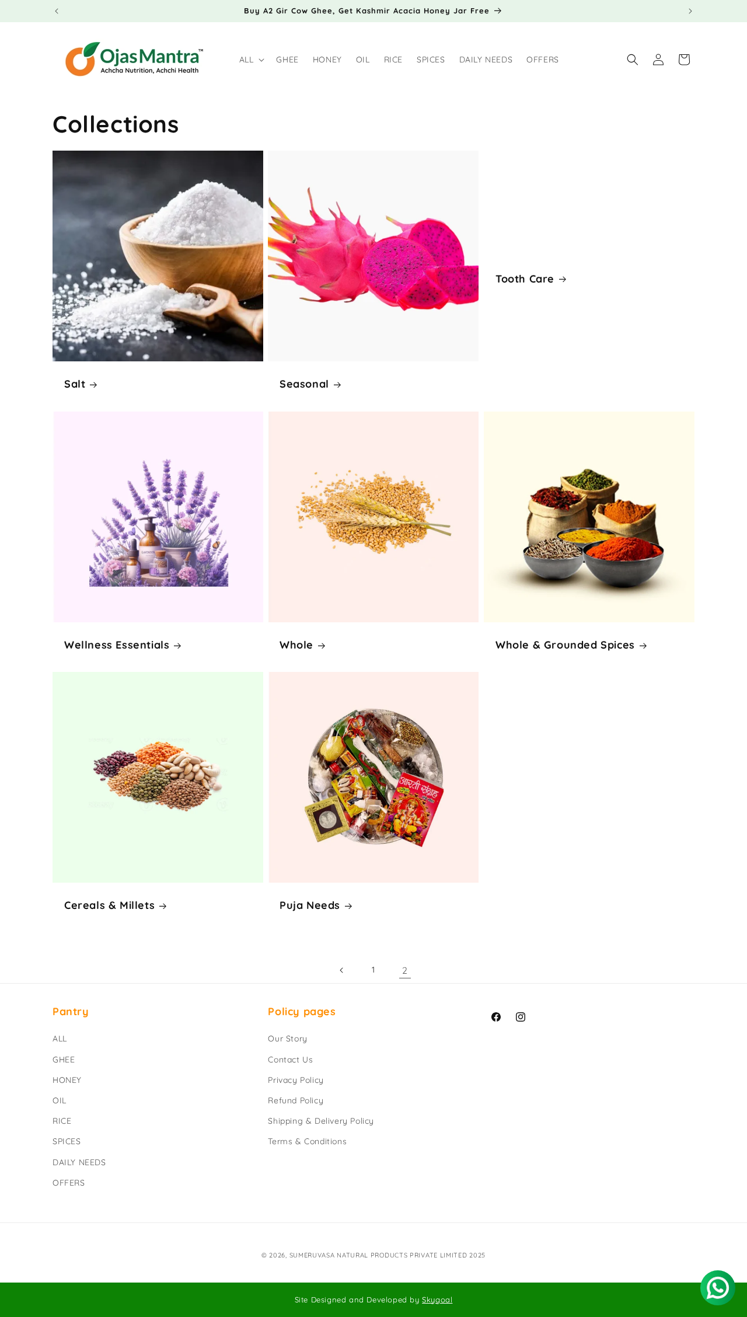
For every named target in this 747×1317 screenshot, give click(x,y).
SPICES (67, 1142)
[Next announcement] (690, 11)
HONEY (67, 1080)
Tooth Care (524, 278)
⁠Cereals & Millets (109, 905)
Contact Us (290, 1059)
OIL (60, 1100)
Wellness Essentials (116, 644)
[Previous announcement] (56, 11)
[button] (251, 59)
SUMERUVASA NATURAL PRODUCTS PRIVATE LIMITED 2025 (387, 1255)
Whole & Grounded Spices (565, 644)
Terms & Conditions (307, 1142)
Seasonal (304, 384)
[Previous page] (342, 970)
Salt (74, 384)
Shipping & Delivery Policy (321, 1121)
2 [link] (405, 970)
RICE (62, 1121)
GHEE (64, 1059)
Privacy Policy (295, 1080)
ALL (60, 1039)
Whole (296, 644)
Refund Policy (295, 1100)
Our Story (287, 1039)
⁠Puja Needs (310, 905)
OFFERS (69, 1182)
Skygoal (437, 1299)
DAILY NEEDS (79, 1162)
